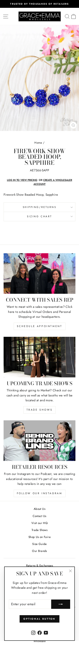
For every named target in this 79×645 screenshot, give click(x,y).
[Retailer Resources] (39, 440)
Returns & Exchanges (39, 565)
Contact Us (39, 516)
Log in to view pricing (22, 180)
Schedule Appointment (39, 326)
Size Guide (39, 544)
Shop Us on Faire (39, 537)
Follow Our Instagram (39, 493)
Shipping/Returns (39, 207)
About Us (39, 509)
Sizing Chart (39, 216)
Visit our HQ (39, 523)
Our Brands (39, 551)
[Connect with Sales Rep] (39, 273)
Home (38, 142)
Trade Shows (40, 410)
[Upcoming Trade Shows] (39, 357)
